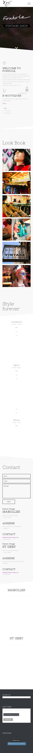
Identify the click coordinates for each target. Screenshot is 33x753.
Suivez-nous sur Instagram (18, 743)
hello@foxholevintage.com (10, 537)
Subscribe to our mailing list (12, 710)
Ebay (5, 108)
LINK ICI (4, 103)
